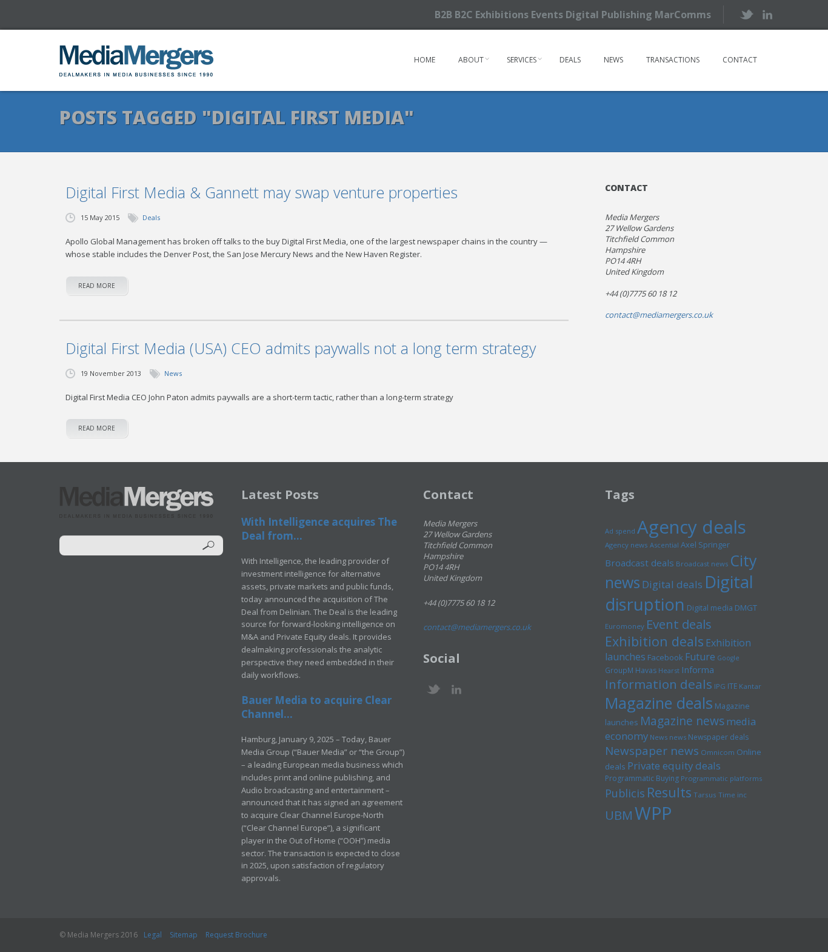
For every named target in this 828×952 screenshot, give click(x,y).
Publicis (625, 793)
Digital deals (672, 584)
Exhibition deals (654, 641)
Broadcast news (702, 563)
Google (728, 658)
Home (424, 60)
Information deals (658, 683)
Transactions (672, 60)
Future (700, 656)
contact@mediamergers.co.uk (659, 314)
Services (521, 60)
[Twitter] (745, 14)
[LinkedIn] (767, 13)
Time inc (732, 794)
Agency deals (691, 527)
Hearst (668, 670)
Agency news (626, 544)
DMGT (746, 607)
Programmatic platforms (721, 778)
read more (96, 285)
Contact (740, 60)
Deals (570, 60)
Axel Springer (705, 544)
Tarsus (704, 794)
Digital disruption (679, 593)
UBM (619, 814)
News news (668, 737)
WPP (653, 813)
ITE (732, 686)
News (613, 60)
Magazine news (682, 721)
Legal (153, 935)
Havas (645, 670)
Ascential (664, 544)
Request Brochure (236, 935)
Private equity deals (674, 766)
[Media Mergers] (136, 60)
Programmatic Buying (642, 778)
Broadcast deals (639, 563)
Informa (697, 669)
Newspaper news (652, 751)
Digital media (710, 607)
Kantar (750, 686)
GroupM (619, 670)
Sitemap (184, 935)
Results (669, 792)
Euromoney (624, 626)
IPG (720, 686)
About (471, 60)
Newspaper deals (718, 737)
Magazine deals (659, 702)
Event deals (679, 623)
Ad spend (620, 530)
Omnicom (718, 752)
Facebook (665, 657)
